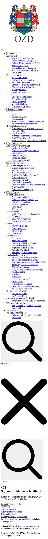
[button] (24, 402)
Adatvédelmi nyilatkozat (11, 512)
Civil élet (10, 53)
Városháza (11, 192)
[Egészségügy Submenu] (21, 143)
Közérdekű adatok (9, 514)
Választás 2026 (13, 310)
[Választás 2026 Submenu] (21, 311)
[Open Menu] (2, 49)
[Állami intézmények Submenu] (25, 163)
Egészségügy (12, 143)
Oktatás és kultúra (14, 109)
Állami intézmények (15, 163)
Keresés (4, 504)
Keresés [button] (5, 507)
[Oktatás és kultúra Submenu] (24, 109)
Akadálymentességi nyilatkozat (14, 516)
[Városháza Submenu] (18, 192)
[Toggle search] (22, 341)
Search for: (5, 363)
